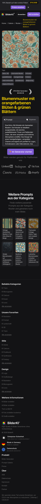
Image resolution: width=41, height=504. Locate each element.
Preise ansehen (18, 7)
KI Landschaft (6, 324)
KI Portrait (5, 320)
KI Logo (4, 373)
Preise (4, 466)
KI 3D (3, 327)
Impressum (5, 482)
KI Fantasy (5, 359)
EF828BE (33, 3)
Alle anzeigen (7, 306)
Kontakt (4, 486)
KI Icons (4, 303)
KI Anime (5, 345)
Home (4, 23)
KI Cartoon (5, 295)
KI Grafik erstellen (8, 416)
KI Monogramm (7, 292)
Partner (4, 489)
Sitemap (34, 497)
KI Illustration (6, 316)
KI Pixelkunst (6, 352)
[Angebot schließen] (28, 7)
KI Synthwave (6, 356)
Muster (18, 23)
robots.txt (5, 500)
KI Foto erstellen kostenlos (11, 412)
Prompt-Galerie (7, 463)
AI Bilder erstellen (8, 405)
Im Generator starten (22, 152)
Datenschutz (6, 478)
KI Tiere (4, 288)
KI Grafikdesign (7, 377)
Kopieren (32, 119)
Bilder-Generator (8, 459)
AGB (3, 475)
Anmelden (21, 14)
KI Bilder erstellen (8, 402)
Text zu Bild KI (7, 409)
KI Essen (5, 299)
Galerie (10, 23)
